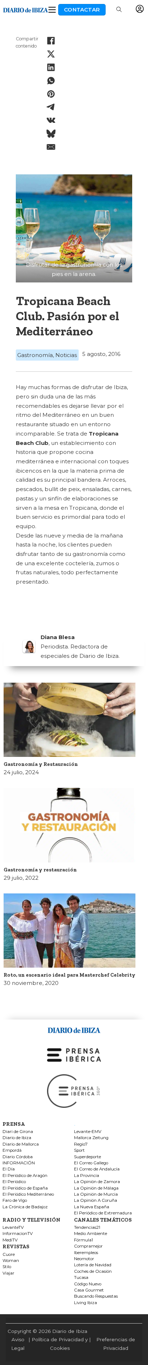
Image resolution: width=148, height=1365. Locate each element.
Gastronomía (35, 355)
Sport (79, 1150)
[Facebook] (51, 40)
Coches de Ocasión (93, 1271)
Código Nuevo (87, 1284)
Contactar (82, 9)
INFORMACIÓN (19, 1163)
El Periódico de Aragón (25, 1175)
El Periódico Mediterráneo (28, 1194)
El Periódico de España (25, 1188)
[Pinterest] (51, 93)
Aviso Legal (17, 1344)
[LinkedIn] (51, 67)
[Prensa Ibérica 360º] (74, 1090)
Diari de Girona (18, 1131)
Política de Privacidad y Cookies (60, 1344)
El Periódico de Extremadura (103, 1213)
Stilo (7, 1267)
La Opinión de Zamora (97, 1182)
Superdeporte (87, 1157)
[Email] (51, 147)
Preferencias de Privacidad (115, 1344)
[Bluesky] (51, 133)
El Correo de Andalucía (97, 1169)
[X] (51, 54)
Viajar (8, 1273)
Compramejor (88, 1246)
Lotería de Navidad (92, 1265)
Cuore (9, 1254)
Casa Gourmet (89, 1290)
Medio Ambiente (90, 1233)
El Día (9, 1169)
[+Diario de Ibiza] (25, 9)
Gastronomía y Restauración (41, 764)
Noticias (66, 355)
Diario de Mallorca (21, 1144)
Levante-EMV (87, 1131)
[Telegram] (51, 107)
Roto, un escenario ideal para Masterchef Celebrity (69, 975)
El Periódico (14, 1182)
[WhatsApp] (51, 80)
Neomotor (84, 1259)
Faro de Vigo (15, 1200)
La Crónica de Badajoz (25, 1207)
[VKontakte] (51, 120)
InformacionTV (18, 1233)
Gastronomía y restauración (40, 869)
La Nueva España (91, 1207)
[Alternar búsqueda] (119, 10)
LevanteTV (13, 1227)
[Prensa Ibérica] (74, 1054)
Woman (11, 1260)
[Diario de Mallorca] (74, 1028)
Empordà (12, 1150)
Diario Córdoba (18, 1157)
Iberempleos (86, 1253)
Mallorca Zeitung (91, 1138)
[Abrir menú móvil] (52, 10)
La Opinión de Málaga (96, 1188)
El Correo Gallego (91, 1163)
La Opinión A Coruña (95, 1200)
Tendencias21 (87, 1227)
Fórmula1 (83, 1240)
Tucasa (81, 1277)
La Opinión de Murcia (96, 1194)
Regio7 (81, 1144)
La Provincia (86, 1175)
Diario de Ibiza (17, 1138)
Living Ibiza (85, 1303)
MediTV (10, 1240)
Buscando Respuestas (96, 1296)
